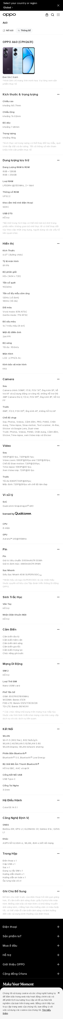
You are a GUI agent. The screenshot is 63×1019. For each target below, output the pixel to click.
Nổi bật (9, 30)
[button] (58, 15)
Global (7, 7)
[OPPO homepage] (9, 15)
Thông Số (26, 30)
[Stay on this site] (58, 5)
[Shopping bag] (47, 15)
